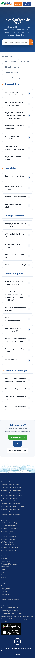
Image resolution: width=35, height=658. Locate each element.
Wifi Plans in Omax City (8, 536)
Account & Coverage (13, 78)
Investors (4, 597)
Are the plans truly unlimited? (12, 137)
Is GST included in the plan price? (15, 235)
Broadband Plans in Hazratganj (11, 487)
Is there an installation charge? (13, 187)
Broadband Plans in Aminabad (10, 501)
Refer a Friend (5, 594)
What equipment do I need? (15, 197)
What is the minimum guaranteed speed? (13, 319)
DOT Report (5, 591)
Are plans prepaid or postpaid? (12, 245)
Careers (3, 569)
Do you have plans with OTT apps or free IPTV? (15, 103)
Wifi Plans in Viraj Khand (9, 525)
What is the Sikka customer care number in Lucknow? (15, 340)
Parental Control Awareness (10, 599)
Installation (25, 61)
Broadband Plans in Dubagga (10, 514)
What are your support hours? (13, 360)
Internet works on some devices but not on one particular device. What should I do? (14, 296)
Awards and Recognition (9, 564)
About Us (4, 558)
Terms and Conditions (8, 586)
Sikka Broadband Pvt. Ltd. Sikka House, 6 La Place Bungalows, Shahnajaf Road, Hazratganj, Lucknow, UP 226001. (17, 618)
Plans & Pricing (10, 61)
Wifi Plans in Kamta (7, 542)
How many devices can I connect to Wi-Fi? (14, 329)
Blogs (3, 575)
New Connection (27, 3)
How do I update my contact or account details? (15, 408)
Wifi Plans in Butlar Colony (9, 547)
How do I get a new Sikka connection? (14, 177)
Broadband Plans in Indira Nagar (11, 495)
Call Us (17, 444)
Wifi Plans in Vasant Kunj (9, 523)
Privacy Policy (5, 589)
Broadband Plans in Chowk (9, 512)
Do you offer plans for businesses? (13, 158)
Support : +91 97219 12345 (9, 608)
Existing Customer (18, 3)
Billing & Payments (12, 67)
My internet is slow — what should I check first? (15, 283)
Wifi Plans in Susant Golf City (10, 534)
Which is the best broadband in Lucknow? (14, 93)
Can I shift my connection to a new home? (15, 397)
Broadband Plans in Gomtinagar (11, 493)
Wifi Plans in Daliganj (7, 545)
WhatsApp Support (17, 437)
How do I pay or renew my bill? (15, 256)
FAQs (2, 572)
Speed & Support (11, 72)
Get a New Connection (17, 450)
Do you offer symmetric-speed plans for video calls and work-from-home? (15, 115)
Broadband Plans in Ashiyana (10, 503)
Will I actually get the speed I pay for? (15, 309)
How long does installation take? (15, 205)
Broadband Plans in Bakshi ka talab (12, 506)
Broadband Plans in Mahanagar (11, 490)
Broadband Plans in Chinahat (10, 509)
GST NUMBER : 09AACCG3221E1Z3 (12, 613)
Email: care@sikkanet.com (9, 611)
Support (3, 577)
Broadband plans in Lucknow (10, 484)
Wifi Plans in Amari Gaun (8, 550)
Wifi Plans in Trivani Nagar (9, 528)
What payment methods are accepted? (15, 225)
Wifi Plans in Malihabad (8, 539)
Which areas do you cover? (15, 389)
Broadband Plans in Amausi (9, 498)
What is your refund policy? (15, 265)
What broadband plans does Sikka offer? (15, 127)
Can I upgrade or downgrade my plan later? (15, 147)
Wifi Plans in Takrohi (7, 531)
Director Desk (5, 561)
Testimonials (5, 567)
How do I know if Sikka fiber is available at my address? (15, 380)
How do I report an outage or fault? (15, 350)
